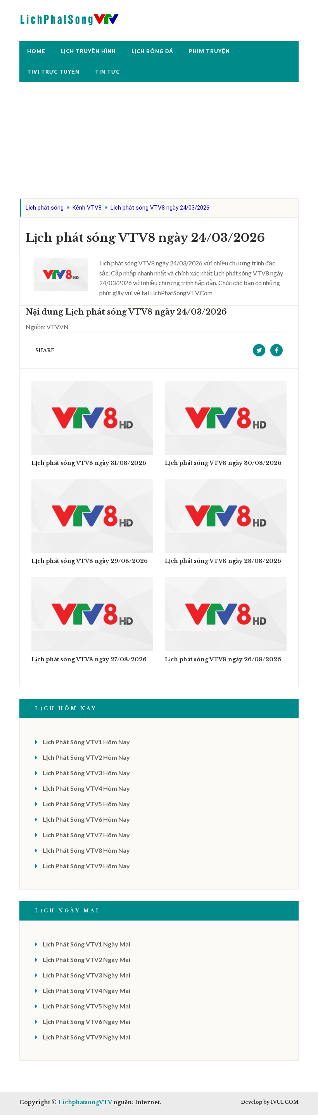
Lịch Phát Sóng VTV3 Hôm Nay (86, 772)
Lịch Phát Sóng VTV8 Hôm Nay (86, 850)
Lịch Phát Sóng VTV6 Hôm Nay (86, 819)
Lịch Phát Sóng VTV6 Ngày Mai (86, 1021)
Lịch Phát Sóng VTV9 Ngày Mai (86, 1037)
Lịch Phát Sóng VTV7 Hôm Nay (86, 834)
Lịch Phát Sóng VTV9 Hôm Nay (86, 865)
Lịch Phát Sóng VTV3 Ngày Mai (86, 975)
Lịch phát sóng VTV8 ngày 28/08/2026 (223, 561)
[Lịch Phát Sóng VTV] (70, 17)
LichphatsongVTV (85, 1102)
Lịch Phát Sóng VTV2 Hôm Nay (86, 757)
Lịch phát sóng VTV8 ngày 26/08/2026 (223, 659)
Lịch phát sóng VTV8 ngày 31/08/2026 (88, 462)
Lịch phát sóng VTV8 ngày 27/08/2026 (89, 659)
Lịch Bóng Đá (152, 51)
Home (36, 51)
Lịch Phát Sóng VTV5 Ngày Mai (86, 1006)
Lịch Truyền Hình (88, 51)
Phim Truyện (209, 51)
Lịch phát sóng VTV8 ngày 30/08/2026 (223, 462)
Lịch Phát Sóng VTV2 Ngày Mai (86, 959)
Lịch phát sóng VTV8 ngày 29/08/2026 (89, 561)
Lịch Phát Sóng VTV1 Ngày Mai (86, 944)
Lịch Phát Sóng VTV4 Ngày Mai (86, 990)
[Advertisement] (159, 144)
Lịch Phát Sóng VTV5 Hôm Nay (86, 803)
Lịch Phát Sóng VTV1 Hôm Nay (86, 741)
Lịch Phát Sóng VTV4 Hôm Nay (86, 788)
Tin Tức (107, 72)
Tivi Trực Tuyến (53, 72)
